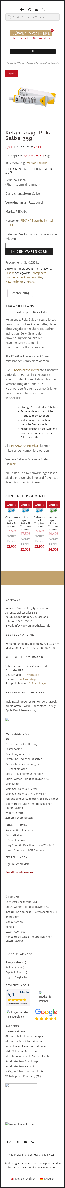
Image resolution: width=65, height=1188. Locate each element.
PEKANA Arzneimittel (25, 370)
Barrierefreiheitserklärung (21, 744)
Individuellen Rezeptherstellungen (26, 1046)
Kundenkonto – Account (19, 1066)
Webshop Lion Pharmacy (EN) (23, 1076)
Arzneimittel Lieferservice (20, 830)
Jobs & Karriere (14, 922)
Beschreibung (19, 293)
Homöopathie (14, 277)
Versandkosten (37, 163)
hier (13, 464)
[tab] (19, 293)
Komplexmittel (33, 277)
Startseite (11, 63)
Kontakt (10, 926)
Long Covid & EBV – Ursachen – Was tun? (29, 845)
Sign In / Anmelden (17, 864)
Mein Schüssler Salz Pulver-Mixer (25, 793)
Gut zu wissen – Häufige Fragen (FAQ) (27, 779)
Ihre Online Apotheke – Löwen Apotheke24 (31, 912)
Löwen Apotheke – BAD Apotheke (25, 850)
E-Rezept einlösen (16, 769)
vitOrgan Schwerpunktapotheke (24, 1071)
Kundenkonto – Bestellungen (22, 1061)
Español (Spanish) (16, 972)
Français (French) (15, 962)
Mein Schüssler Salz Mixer (21, 789)
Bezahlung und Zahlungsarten (23, 759)
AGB (7, 739)
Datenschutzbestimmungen (22, 764)
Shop (20, 63)
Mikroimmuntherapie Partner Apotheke (29, 1056)
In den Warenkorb (29, 251)
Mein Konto (12, 783)
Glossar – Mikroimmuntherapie (24, 773)
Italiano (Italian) (14, 967)
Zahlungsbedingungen (19, 817)
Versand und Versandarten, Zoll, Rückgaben (32, 798)
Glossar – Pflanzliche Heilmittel (24, 1041)
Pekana (28, 63)
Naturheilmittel (14, 281)
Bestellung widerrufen (18, 754)
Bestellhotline (13, 749)
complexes (39, 273)
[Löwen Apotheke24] (32, 39)
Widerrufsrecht (14, 812)
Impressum (12, 916)
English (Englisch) (16, 977)
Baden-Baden (13, 835)
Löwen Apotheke (15, 931)
